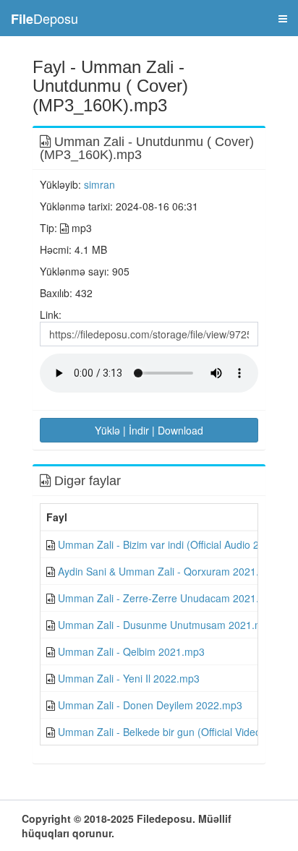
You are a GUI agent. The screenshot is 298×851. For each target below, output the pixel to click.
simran (99, 184)
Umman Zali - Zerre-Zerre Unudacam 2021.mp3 (168, 598)
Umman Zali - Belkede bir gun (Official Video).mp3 (173, 731)
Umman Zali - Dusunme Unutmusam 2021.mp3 (166, 624)
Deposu (44, 18)
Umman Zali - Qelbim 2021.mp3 (131, 651)
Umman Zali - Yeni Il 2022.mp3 (129, 678)
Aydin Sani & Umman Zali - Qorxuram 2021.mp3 (168, 571)
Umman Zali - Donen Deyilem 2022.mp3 (150, 705)
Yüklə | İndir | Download (149, 430)
